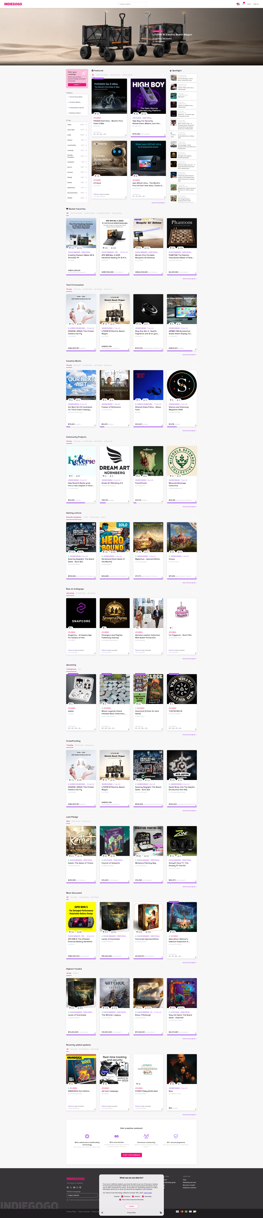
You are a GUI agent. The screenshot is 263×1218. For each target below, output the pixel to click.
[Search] (119, 4)
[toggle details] (126, 136)
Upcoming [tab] (77, 289)
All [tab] (93, 75)
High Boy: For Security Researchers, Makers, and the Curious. (146, 123)
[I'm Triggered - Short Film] (182, 613)
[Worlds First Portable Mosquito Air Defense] (148, 233)
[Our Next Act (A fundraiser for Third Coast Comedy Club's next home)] (81, 385)
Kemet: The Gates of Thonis (80, 863)
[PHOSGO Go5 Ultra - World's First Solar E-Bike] (109, 96)
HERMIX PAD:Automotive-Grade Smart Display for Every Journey (180, 333)
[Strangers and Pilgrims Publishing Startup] (115, 613)
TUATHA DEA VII (175, 711)
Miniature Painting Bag (145, 863)
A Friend (97, 183)
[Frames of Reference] (115, 385)
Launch (76, 84)
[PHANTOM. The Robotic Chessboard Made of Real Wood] (182, 233)
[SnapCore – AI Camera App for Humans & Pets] (81, 613)
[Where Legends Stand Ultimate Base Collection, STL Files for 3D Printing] (115, 689)
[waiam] (81, 689)
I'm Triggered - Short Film (180, 635)
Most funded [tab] (79, 745)
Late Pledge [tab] (98, 289)
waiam (71, 711)
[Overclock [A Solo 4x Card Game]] (148, 689)
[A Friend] (109, 158)
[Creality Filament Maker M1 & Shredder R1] (81, 233)
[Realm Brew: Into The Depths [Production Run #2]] (182, 765)
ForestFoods (141, 483)
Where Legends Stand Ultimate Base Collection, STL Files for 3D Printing (113, 713)
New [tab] (79, 669)
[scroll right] (164, 74)
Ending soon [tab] (108, 289)
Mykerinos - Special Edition (147, 559)
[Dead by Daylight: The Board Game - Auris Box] (81, 537)
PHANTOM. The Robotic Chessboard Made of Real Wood (180, 257)
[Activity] (243, 4)
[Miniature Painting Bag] (148, 841)
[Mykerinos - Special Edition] (148, 537)
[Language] (238, 4)
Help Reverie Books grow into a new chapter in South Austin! (81, 485)
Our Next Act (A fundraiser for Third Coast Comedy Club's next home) (80, 409)
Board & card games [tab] (73, 517)
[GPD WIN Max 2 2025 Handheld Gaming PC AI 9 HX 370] (115, 233)
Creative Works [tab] (115, 75)
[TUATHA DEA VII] (182, 689)
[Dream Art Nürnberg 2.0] (115, 461)
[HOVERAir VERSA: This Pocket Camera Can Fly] (81, 309)
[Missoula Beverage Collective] (182, 461)
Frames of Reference (111, 407)
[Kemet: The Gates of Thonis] (81, 841)
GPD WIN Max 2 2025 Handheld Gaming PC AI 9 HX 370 (114, 257)
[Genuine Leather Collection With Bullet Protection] (148, 613)
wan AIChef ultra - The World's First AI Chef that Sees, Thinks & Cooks (147, 185)
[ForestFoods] (148, 461)
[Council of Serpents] (115, 841)
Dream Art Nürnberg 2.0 (112, 483)
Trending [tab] (69, 745)
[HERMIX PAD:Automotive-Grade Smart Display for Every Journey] (182, 309)
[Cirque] (182, 537)
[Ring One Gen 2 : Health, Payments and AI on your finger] (148, 309)
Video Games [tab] (94, 517)
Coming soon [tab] (71, 669)
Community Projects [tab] (103, 213)
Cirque (172, 559)
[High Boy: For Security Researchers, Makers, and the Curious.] (148, 96)
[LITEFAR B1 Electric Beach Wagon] (115, 309)
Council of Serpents (111, 863)
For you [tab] (69, 289)
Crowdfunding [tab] (87, 289)
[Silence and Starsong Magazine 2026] (182, 385)
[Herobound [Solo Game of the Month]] (115, 537)
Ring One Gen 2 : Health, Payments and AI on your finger (146, 333)
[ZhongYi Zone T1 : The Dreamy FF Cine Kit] (182, 841)
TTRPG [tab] (85, 517)
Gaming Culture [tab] (127, 75)
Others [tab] (103, 517)
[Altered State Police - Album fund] (148, 385)
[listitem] (77, 124)
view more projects (158, 203)
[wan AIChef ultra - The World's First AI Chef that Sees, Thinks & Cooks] (148, 158)
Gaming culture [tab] (117, 213)
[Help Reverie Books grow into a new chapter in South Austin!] (81, 461)
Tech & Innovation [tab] (102, 75)
